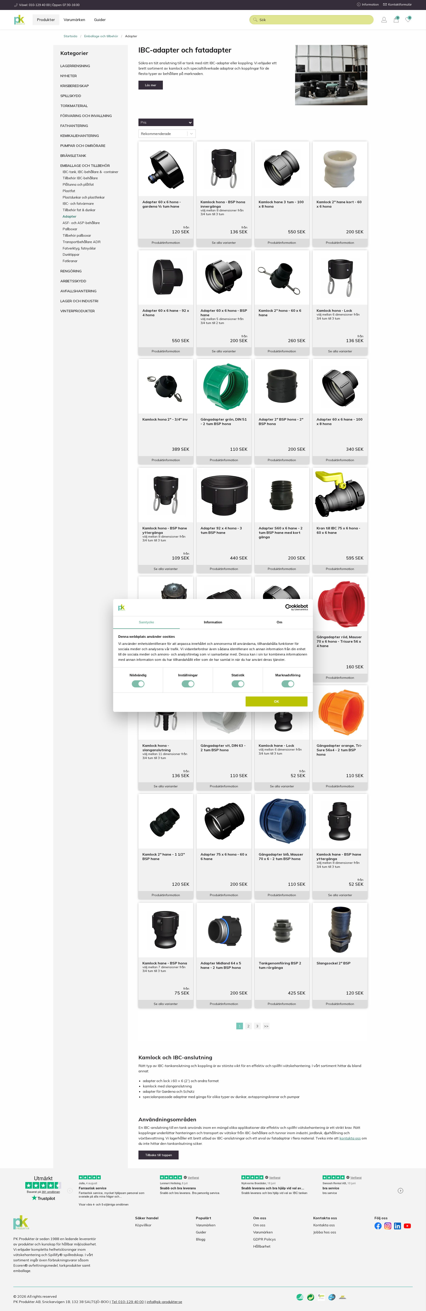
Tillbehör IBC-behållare (80, 178)
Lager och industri (79, 301)
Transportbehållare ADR (82, 242)
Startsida (70, 36)
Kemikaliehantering (79, 135)
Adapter (70, 216)
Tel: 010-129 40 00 (128, 1301)
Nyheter (68, 76)
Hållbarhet (261, 1246)
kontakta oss (350, 1138)
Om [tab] (279, 622)
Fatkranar (70, 261)
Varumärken (74, 19)
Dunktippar (71, 254)
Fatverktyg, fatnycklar (79, 248)
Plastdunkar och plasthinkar (84, 197)
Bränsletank (73, 155)
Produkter (46, 19)
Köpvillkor (143, 1225)
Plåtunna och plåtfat (78, 184)
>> (266, 1026)
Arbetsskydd (73, 281)
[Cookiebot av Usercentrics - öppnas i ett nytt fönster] (288, 607)
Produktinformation (166, 243)
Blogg (200, 1239)
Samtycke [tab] (146, 622)
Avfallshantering (78, 291)
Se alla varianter (224, 243)
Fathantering (74, 125)
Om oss (259, 1225)
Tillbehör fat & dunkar (79, 210)
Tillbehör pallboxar (77, 235)
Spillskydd (70, 96)
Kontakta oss (324, 1225)
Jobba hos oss (324, 1232)
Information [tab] (213, 622)
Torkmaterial (74, 105)
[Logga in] (384, 19)
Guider (100, 19)
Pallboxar (70, 229)
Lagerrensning (75, 66)
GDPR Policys (264, 1239)
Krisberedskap (74, 86)
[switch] (188, 683)
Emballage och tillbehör (101, 36)
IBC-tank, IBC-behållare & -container (90, 172)
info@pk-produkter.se (164, 1301)
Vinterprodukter (77, 311)
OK (276, 701)
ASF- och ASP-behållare (81, 223)
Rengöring (71, 271)
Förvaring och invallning (86, 115)
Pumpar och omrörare (82, 145)
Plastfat (69, 191)
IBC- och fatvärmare (78, 203)
